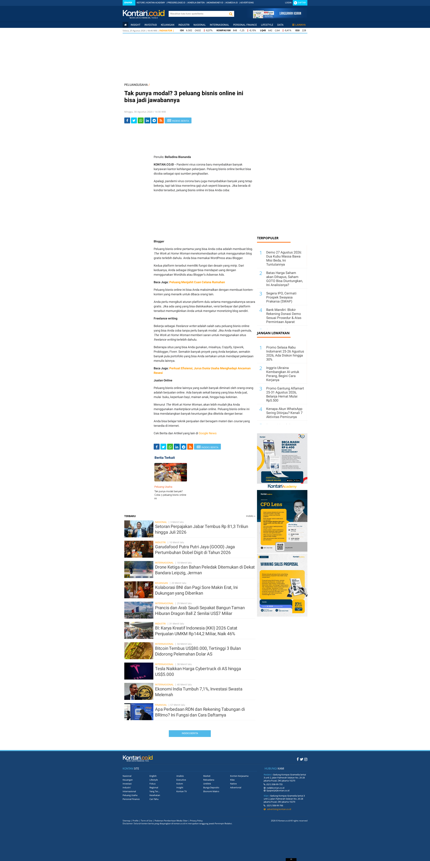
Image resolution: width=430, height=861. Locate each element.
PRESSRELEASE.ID (176, 2)
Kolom (179, 783)
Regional (153, 787)
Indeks (250, 516)
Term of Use (146, 820)
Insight (179, 787)
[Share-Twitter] (134, 120)
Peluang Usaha (130, 795)
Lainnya (300, 24)
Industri (183, 24)
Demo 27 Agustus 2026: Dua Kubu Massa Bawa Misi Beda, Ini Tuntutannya (284, 258)
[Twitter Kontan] (301, 759)
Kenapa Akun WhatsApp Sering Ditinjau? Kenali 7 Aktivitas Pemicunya (284, 413)
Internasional (219, 24)
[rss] (161, 120)
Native (233, 783)
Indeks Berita (190, 733)
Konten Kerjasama (239, 775)
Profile (136, 820)
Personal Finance (245, 24)
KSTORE (141, 2)
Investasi (150, 24)
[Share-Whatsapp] (141, 120)
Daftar (302, 2)
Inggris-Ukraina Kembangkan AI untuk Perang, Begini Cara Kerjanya (282, 374)
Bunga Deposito (211, 787)
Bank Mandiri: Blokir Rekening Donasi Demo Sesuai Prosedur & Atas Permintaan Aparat (283, 316)
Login (288, 2)
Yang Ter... (154, 791)
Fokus (152, 783)
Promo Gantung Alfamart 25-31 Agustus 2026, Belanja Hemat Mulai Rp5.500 (285, 394)
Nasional (200, 24)
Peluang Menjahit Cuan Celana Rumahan (197, 282)
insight (135, 24)
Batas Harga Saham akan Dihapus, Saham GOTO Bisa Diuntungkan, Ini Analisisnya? (284, 279)
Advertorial (235, 787)
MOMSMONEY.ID (215, 2)
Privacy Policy (196, 820)
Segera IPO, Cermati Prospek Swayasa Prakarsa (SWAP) (281, 297)
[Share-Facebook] (127, 120)
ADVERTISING (247, 2)
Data (280, 24)
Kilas (232, 779)
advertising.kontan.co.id (278, 809)
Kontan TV (181, 791)
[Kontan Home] (125, 24)
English (153, 775)
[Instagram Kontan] (305, 759)
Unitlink (207, 783)
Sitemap (126, 820)
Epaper (128, 2)
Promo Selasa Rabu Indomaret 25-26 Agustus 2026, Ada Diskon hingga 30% (285, 353)
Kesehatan (154, 795)
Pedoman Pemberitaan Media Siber (171, 820)
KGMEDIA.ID (232, 2)
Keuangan (167, 24)
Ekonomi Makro (211, 791)
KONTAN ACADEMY (155, 2)
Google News (208, 433)
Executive (181, 779)
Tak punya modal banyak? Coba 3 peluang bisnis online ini (170, 495)
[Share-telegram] (154, 120)
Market (206, 775)
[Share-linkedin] (147, 120)
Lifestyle (267, 24)
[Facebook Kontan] (298, 759)
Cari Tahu (154, 799)
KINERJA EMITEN (196, 2)
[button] (230, 14)
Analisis (180, 775)
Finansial (161, 704)
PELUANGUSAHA (136, 84)
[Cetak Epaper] (276, 17)
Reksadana (208, 779)
